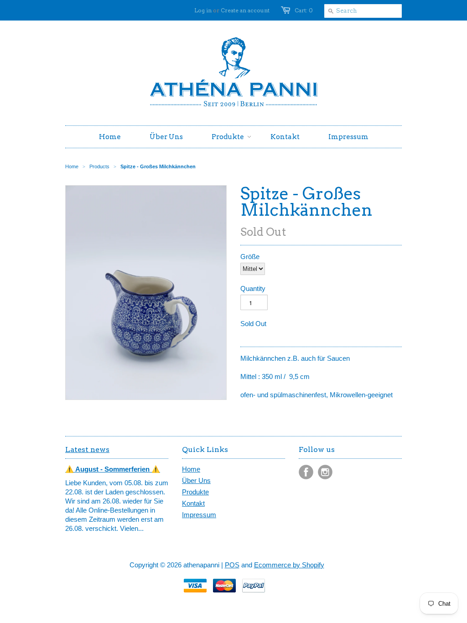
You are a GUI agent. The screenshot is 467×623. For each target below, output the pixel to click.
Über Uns (196, 480)
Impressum (199, 515)
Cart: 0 (304, 10)
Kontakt (193, 503)
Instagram (325, 472)
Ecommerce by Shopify (289, 565)
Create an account (245, 10)
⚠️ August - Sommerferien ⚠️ (112, 469)
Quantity (252, 288)
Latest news (87, 449)
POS (232, 565)
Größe (249, 256)
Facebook (306, 472)
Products (99, 166)
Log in (203, 10)
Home (191, 469)
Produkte (195, 492)
